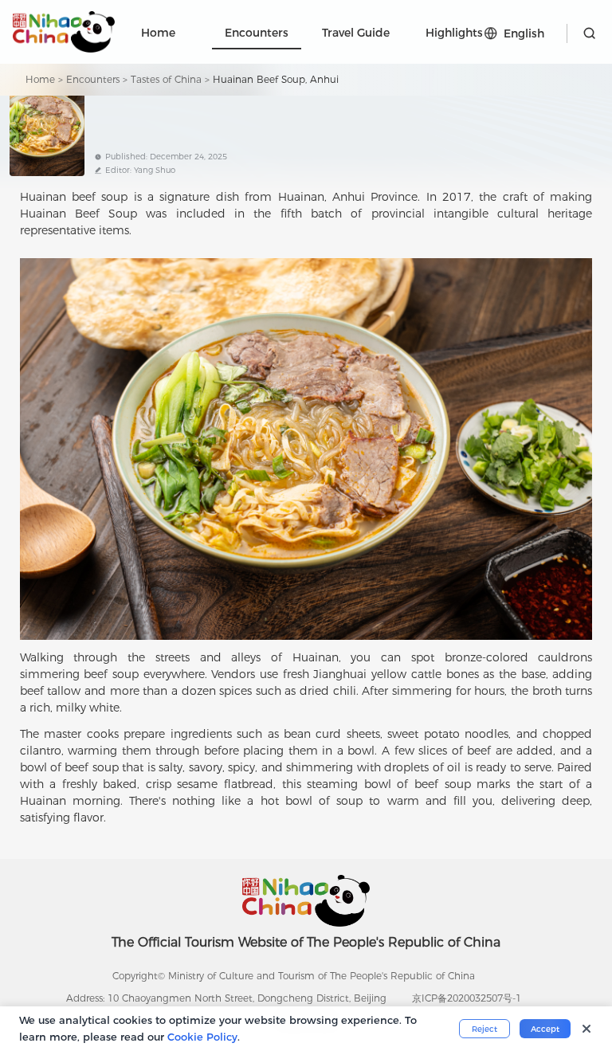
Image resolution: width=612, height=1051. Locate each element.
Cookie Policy (202, 1036)
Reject (484, 1029)
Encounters (256, 32)
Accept (545, 1029)
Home (158, 32)
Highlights (454, 32)
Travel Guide (356, 32)
